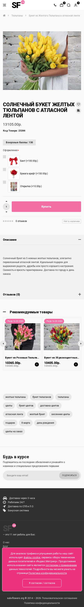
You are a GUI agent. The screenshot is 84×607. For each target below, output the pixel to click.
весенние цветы (61, 414)
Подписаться (69, 475)
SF (16, 5)
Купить (46, 206)
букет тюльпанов (41, 397)
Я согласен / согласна (42, 583)
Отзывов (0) (11, 294)
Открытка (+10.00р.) (31, 186)
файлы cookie (32, 557)
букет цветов (26, 405)
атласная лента (14, 414)
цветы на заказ (13, 431)
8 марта (25, 422)
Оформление (10, 150)
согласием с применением (61, 565)
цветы (8, 405)
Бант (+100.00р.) (29, 160)
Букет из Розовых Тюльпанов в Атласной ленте (35, 357)
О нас (6, 542)
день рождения (45, 422)
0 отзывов (21, 221)
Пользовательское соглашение (59, 598)
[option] (42, 61)
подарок (10, 422)
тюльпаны (63, 397)
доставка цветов (49, 405)
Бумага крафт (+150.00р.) (34, 173)
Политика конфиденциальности (42, 603)
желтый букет (37, 414)
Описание (10, 239)
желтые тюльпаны (15, 397)
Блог (5, 546)
